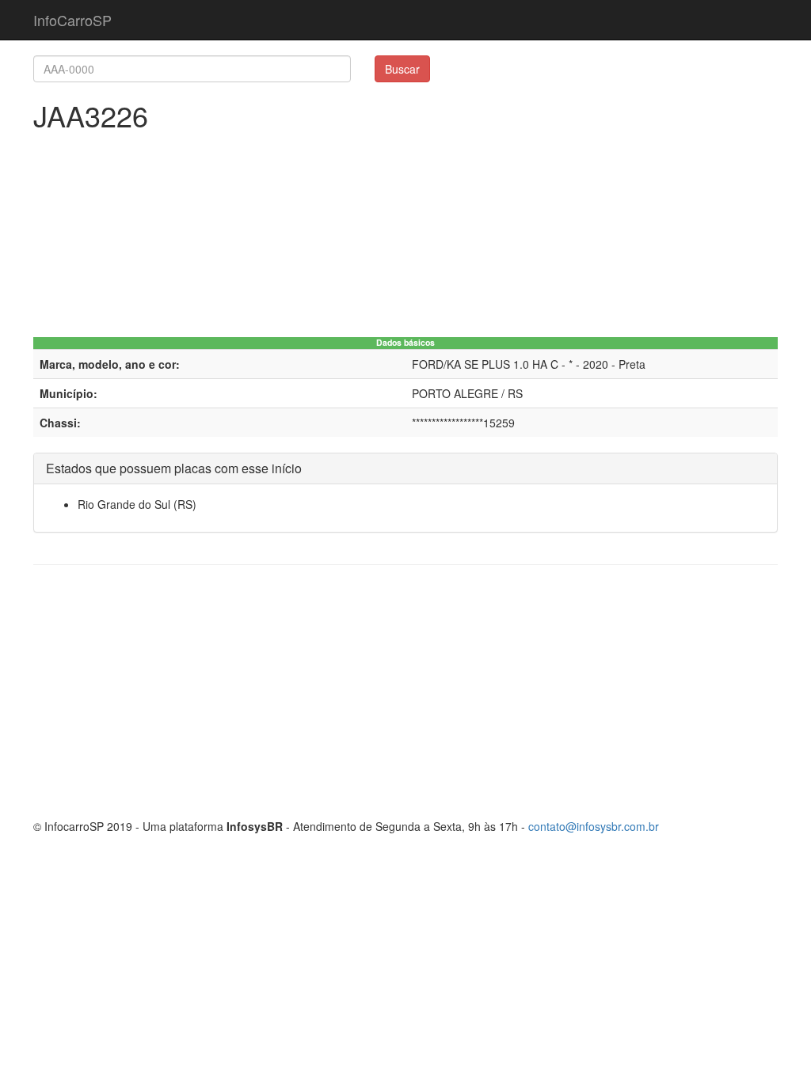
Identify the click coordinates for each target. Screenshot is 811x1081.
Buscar (402, 69)
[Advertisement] (405, 691)
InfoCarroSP (72, 19)
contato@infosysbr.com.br (593, 826)
